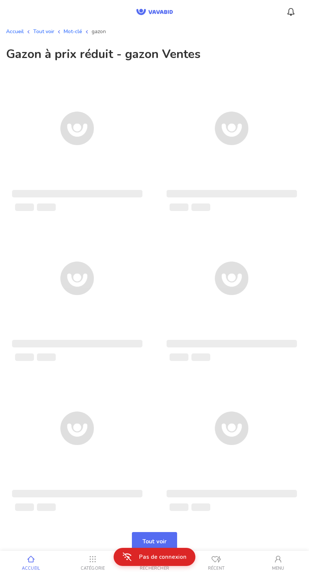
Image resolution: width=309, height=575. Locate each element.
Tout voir (43, 31)
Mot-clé (73, 31)
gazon (99, 31)
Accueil (15, 31)
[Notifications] (291, 12)
